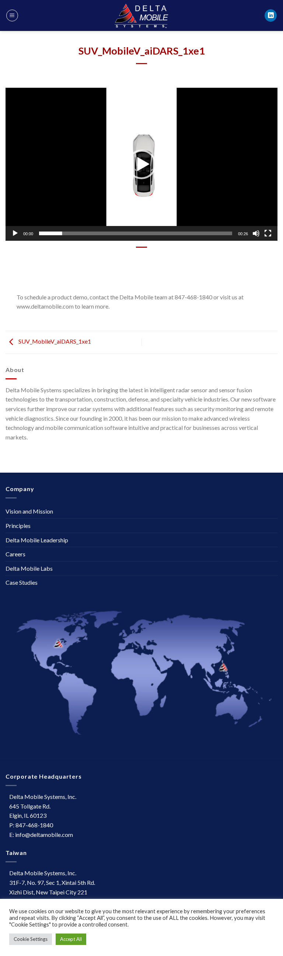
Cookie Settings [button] (31, 939)
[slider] (135, 233)
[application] (141, 164)
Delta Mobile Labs (29, 568)
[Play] (15, 233)
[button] (141, 164)
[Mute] (256, 233)
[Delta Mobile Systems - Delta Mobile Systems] (141, 15)
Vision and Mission (29, 511)
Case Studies (22, 582)
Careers (15, 553)
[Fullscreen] (268, 233)
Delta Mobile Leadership (37, 539)
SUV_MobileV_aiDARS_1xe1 (54, 341)
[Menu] (12, 15)
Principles (18, 525)
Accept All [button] (71, 939)
